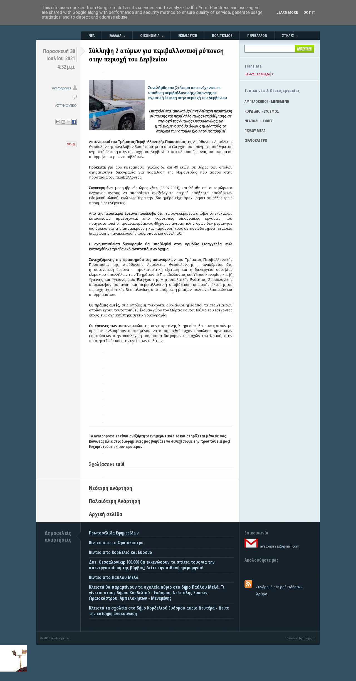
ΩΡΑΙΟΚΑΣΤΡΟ (255, 140)
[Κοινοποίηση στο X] (68, 122)
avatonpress (61, 88)
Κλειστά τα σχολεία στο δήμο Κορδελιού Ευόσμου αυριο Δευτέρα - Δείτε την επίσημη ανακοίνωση (159, 610)
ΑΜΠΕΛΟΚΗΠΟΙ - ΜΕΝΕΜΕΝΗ (266, 101)
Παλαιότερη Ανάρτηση (114, 501)
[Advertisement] (160, 385)
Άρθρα (261, 594)
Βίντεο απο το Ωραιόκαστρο (116, 542)
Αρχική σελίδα (105, 514)
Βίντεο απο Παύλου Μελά (114, 577)
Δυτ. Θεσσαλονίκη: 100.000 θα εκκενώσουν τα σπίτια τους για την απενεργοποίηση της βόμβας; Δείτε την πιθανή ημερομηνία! (152, 565)
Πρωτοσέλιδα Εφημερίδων (114, 533)
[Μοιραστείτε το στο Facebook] (74, 122)
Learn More (287, 12)
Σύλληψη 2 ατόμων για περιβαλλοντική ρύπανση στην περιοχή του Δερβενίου (156, 54)
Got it (309, 12)
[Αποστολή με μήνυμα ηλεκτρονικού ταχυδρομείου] (58, 122)
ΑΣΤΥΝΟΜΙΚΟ (66, 105)
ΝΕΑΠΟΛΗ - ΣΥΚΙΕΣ (258, 120)
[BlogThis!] (63, 122)
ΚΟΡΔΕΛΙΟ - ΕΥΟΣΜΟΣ (261, 111)
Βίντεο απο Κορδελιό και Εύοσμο (120, 552)
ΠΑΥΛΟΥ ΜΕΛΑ (254, 130)
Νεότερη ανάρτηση (110, 488)
